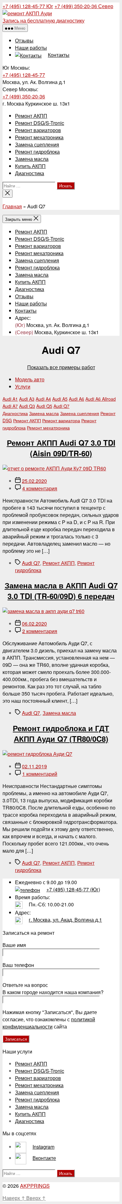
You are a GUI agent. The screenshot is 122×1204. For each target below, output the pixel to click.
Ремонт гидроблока (37, 151)
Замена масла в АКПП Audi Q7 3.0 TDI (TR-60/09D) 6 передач (61, 590)
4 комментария (39, 488)
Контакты (26, 310)
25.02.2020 (34, 480)
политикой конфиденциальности (49, 1023)
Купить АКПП (30, 166)
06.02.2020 (34, 623)
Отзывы (24, 40)
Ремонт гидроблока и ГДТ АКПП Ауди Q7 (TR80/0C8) (61, 733)
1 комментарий (39, 773)
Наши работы (31, 47)
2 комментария (39, 631)
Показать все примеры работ (61, 367)
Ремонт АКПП (31, 115)
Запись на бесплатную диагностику (43, 20)
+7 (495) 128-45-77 (28, 6)
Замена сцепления (37, 144)
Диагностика (29, 173)
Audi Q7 (31, 563)
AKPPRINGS (35, 1185)
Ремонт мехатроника (39, 137)
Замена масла (31, 158)
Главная (12, 206)
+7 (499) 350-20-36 (83, 6)
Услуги (22, 386)
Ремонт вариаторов (38, 130)
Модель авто (29, 379)
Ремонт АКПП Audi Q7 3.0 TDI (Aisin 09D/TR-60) (61, 447)
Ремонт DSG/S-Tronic (39, 122)
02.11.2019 (34, 766)
